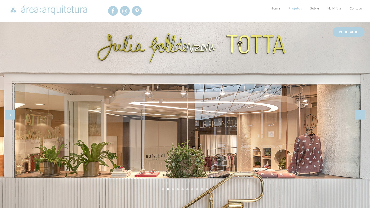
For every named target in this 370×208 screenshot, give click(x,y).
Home (275, 8)
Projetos (295, 8)
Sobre (314, 8)
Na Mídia (334, 8)
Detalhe (350, 32)
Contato (355, 8)
